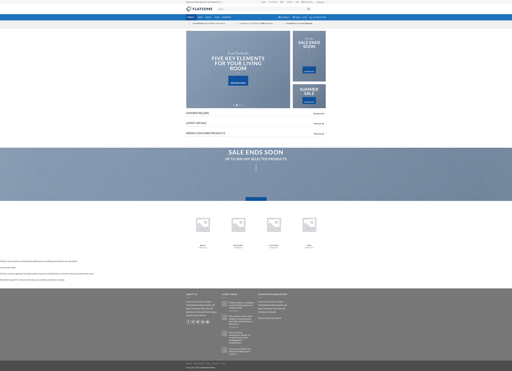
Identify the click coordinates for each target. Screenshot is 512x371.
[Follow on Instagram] (193, 322)
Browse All (319, 113)
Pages (208, 17)
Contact (290, 2)
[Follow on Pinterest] (207, 322)
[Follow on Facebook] (188, 322)
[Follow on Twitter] (198, 322)
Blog (281, 2)
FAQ (297, 2)
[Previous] (191, 69)
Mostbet (26, 261)
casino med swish (8, 267)
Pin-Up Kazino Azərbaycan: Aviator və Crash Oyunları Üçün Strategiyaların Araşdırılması (239, 337)
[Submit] (308, 9)
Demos (190, 17)
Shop (200, 17)
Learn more (220, 23)
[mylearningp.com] (199, 9)
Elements (226, 17)
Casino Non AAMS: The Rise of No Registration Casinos (240, 351)
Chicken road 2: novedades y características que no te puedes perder (241, 305)
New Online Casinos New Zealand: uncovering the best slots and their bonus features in (241, 320)
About (263, 2)
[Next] (284, 69)
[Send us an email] (203, 322)
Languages (320, 2)
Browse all (319, 123)
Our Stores (273, 2)
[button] (307, 2)
